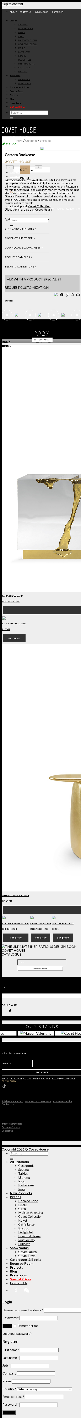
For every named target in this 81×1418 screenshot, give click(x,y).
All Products (19, 1161)
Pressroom (18, 1275)
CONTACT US (25, 12)
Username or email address (22, 1310)
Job (6, 1365)
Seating (14, 180)
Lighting (14, 188)
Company (9, 1373)
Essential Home (29, 1236)
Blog (12, 99)
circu (55, 929)
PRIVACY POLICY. (9, 1081)
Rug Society (26, 1240)
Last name (10, 1357)
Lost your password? (17, 1333)
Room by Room (16, 91)
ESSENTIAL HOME (26, 64)
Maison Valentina (30, 1212)
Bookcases (46, 140)
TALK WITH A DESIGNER (38, 1101)
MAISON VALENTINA (27, 40)
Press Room (15, 103)
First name (11, 1350)
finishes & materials (12, 1101)
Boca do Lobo (11, 601)
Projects (14, 95)
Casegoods (15, 176)
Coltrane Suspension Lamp (15, 923)
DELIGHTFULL (24, 60)
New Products (21, 1193)
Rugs (12, 200)
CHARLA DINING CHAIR (14, 623)
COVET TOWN (24, 83)
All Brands (22, 24)
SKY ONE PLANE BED (63, 923)
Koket (22, 1220)
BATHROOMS (57, 209)
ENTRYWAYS (17, 209)
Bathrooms (15, 196)
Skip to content (12, 4)
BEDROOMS (71, 209)
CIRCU (21, 36)
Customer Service (62, 1101)
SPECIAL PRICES (17, 107)
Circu (22, 1208)
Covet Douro (24, 79)
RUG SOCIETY (24, 68)
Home (19, 140)
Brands (13, 21)
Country (9, 1389)
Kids (12, 192)
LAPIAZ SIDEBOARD (12, 596)
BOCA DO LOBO (25, 28)
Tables (13, 184)
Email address (13, 1396)
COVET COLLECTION (27, 44)
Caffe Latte (26, 1224)
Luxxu (6, 629)
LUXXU (21, 32)
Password (10, 1318)
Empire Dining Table (40, 923)
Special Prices (20, 1279)
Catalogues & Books (19, 87)
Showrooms (15, 75)
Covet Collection (30, 1216)
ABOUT (13, 12)
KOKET (21, 48)
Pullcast (24, 1244)
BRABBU (22, 56)
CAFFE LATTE (24, 52)
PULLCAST (22, 71)
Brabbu (7, 901)
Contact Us (8, 1104)
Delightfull (25, 1232)
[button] (77, 710)
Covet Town (27, 1255)
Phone (6, 1381)
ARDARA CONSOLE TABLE (15, 895)
